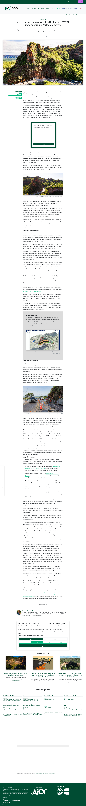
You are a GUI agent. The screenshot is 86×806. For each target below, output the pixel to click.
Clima (74, 14)
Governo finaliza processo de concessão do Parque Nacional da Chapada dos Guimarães (70, 675)
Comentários (42, 604)
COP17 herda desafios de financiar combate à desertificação (12, 715)
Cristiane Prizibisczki (35, 36)
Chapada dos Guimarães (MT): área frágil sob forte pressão (15, 674)
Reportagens (33, 8)
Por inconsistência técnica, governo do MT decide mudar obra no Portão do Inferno (53, 703)
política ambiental (18, 97)
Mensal (31, 639)
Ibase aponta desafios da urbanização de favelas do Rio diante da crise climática (12, 700)
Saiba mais (5, 797)
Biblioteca (64, 8)
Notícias (27, 8)
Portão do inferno (18, 98)
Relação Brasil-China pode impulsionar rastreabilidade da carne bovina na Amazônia (11, 710)
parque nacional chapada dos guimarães (15, 95)
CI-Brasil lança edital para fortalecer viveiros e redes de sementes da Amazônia (32, 714)
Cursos (80, 8)
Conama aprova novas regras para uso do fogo (32, 709)
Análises (58, 8)
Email (34, 134)
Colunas (53, 8)
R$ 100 (61, 642)
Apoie (80, 2)
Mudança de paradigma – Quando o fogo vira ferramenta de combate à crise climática (43, 675)
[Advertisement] (73, 302)
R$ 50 (49, 642)
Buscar (70, 1)
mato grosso (19, 94)
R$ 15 (25, 642)
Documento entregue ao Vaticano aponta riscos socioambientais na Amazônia (32, 704)
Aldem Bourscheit (15, 680)
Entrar (3, 804)
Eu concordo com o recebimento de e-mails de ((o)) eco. (43, 140)
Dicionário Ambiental (72, 8)
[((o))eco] (11, 8)
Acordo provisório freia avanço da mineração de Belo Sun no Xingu (30, 700)
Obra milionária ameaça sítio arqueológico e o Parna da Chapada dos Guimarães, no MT (53, 712)
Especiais (47, 8)
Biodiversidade (68, 14)
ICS (20, 93)
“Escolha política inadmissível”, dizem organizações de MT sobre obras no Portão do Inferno (73, 710)
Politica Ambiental (79, 14)
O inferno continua (48, 707)
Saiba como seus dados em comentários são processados (44, 773)
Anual (55, 639)
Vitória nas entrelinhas (49, 699)
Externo (4, 713)
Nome (34, 129)
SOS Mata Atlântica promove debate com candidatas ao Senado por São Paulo (12, 704)
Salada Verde (41, 8)
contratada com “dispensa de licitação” (32, 291)
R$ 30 (37, 642)
